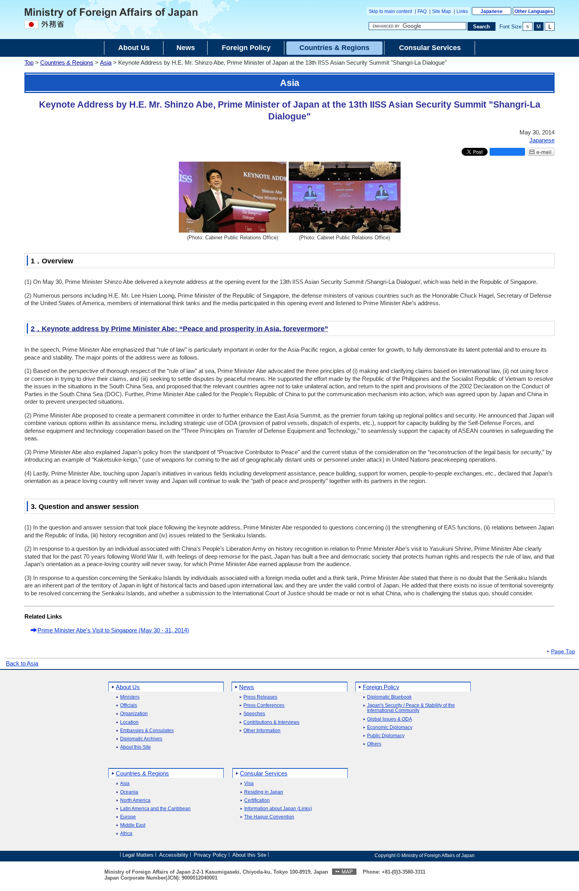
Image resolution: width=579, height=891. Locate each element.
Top (28, 62)
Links (462, 11)
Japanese (492, 11)
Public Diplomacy (386, 735)
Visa (249, 783)
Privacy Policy (210, 855)
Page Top (563, 651)
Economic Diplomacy (389, 727)
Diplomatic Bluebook (389, 697)
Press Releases (260, 697)
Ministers (129, 697)
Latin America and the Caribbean (155, 808)
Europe (128, 817)
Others (374, 744)
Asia (105, 62)
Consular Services (264, 773)
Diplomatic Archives (141, 739)
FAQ (422, 11)
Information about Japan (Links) (278, 808)
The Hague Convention (269, 817)
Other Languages (533, 11)
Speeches (254, 713)
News (246, 687)
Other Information (261, 730)
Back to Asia (22, 663)
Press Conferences (263, 705)
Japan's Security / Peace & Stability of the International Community (411, 708)
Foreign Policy (381, 687)
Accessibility (173, 855)
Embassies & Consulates (147, 730)
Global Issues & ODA (389, 719)
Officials (128, 705)
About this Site (135, 747)
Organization (134, 713)
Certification (257, 800)
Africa (126, 833)
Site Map (441, 11)
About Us (128, 687)
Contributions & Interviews (271, 722)
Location (129, 722)
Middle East (132, 825)
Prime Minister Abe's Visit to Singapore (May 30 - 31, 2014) (113, 630)
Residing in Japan (263, 792)
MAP (347, 872)
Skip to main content (390, 11)
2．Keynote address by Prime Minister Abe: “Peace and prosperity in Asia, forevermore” (179, 329)
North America (135, 800)
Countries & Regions (66, 62)
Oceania (129, 792)
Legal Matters (138, 855)
